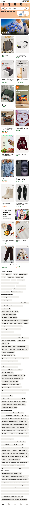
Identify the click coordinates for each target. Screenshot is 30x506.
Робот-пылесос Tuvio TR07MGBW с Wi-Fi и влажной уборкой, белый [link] (21, 56)
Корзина (21, 504)
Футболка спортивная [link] (6, 178)
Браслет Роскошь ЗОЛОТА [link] (22, 128)
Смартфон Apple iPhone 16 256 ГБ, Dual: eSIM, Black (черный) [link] (21, 179)
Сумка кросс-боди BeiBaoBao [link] (6, 105)
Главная (3, 504)
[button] (14, 14)
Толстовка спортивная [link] (21, 154)
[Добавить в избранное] (13, 37)
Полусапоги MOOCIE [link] (6, 203)
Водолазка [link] (18, 264)
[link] (6, 274)
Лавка (9, 504)
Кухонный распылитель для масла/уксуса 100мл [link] (8, 155)
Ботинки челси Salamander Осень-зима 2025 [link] (22, 204)
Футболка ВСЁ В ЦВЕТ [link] (21, 240)
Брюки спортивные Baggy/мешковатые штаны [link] (7, 265)
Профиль (27, 504)
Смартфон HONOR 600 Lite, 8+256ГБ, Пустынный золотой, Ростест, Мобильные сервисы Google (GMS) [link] (22, 80)
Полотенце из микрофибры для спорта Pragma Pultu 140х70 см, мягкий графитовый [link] (8, 80)
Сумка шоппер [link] (5, 55)
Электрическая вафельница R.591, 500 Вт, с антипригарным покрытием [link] (8, 241)
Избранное (15, 504)
